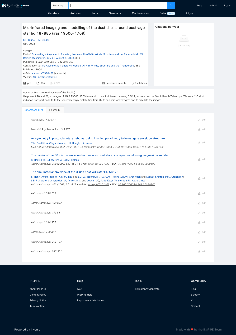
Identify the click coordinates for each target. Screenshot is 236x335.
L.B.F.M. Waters (50, 159)
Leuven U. (92, 180)
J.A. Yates (86, 143)
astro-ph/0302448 (98, 184)
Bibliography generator (147, 288)
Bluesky (195, 294)
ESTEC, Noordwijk (88, 176)
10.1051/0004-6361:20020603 (136, 163)
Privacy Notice (38, 300)
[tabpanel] (118, 187)
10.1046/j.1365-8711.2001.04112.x (141, 146)
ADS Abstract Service (44, 76)
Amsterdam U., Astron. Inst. (56, 176)
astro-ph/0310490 (43, 73)
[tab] (34, 110)
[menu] (206, 5)
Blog (193, 288)
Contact (195, 306)
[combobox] (117, 5)
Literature (53, 13)
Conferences (140, 13)
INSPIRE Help (84, 294)
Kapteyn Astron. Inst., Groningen (164, 176)
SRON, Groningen (131, 176)
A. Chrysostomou (55, 143)
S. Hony (35, 159)
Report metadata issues (90, 300)
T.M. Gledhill (43, 39)
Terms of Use (37, 306)
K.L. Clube (29, 39)
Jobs (95, 13)
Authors (75, 13)
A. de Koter (107, 180)
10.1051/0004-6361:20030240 (136, 184)
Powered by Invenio (27, 329)
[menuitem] (199, 5)
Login (227, 5)
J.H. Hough (73, 143)
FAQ (79, 288)
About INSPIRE (38, 288)
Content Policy (38, 294)
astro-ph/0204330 (98, 163)
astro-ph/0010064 (101, 146)
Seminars (115, 13)
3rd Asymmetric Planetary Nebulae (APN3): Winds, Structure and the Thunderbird (87, 65)
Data (163, 13)
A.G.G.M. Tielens (69, 159)
